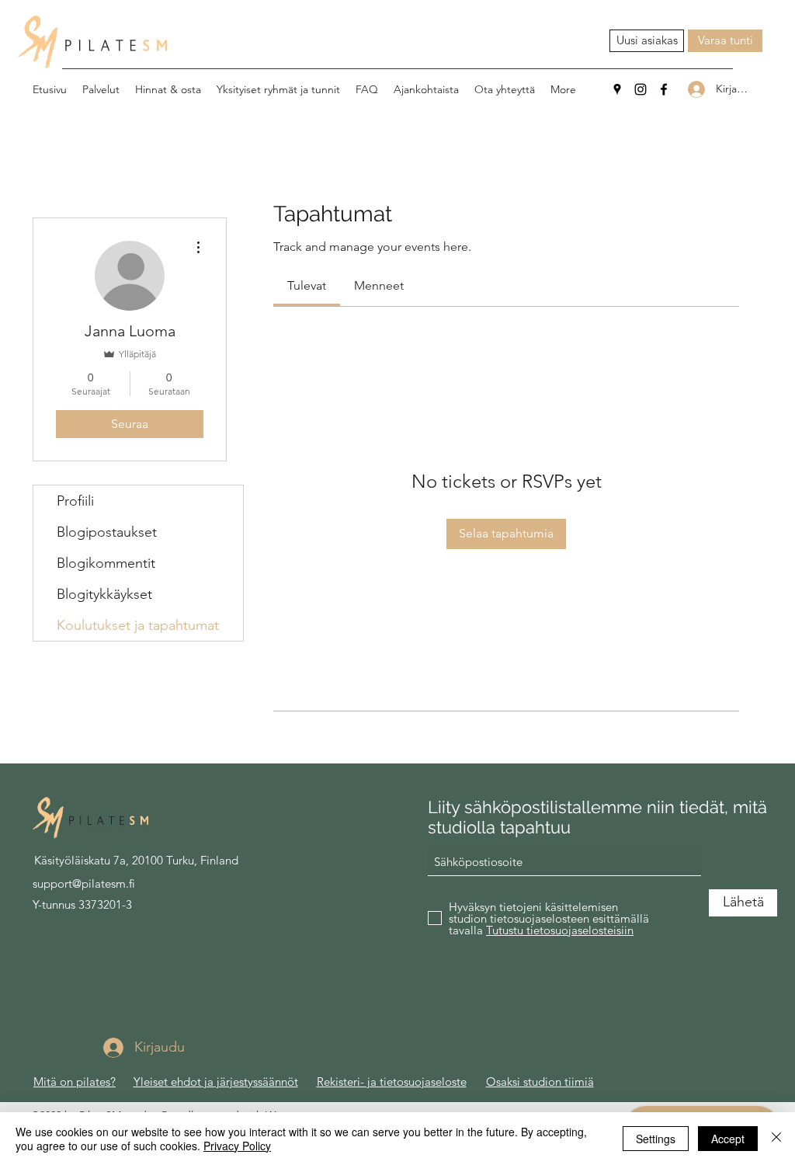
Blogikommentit (106, 563)
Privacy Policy (237, 1145)
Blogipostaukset (107, 532)
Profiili (75, 500)
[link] (306, 285)
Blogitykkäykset (104, 594)
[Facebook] (664, 89)
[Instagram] (640, 89)
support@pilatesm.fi (84, 883)
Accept (728, 1138)
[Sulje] (776, 1139)
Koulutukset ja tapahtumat (138, 625)
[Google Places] (617, 89)
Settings (655, 1138)
